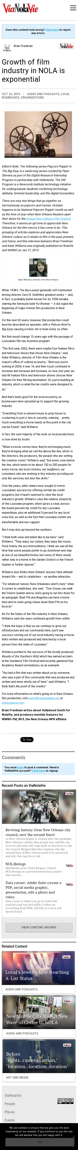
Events (10, 1120)
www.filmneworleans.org (44, 698)
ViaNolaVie (13, 1096)
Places (10, 1112)
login (20, 767)
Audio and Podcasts (43, 94)
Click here (52, 29)
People (10, 1104)
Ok (40, 1142)
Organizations (32, 97)
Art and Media (17, 1077)
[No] (73, 1136)
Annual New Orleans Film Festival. (48, 218)
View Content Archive (39, 927)
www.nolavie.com (13, 703)
